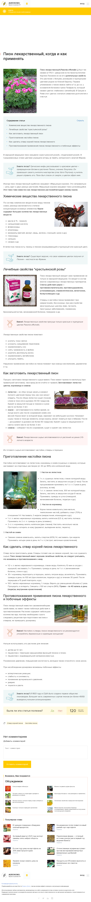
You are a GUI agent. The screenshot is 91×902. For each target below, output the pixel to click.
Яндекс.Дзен (26, 886)
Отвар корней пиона (15, 723)
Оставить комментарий (17, 764)
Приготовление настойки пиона (23, 137)
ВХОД (82, 4)
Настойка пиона (31, 723)
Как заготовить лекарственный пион (26, 133)
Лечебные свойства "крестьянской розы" (28, 129)
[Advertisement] (45, 31)
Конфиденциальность (10, 884)
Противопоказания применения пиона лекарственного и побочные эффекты (44, 146)
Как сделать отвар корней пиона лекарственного (32, 141)
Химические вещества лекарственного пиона (30, 125)
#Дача (19, 11)
